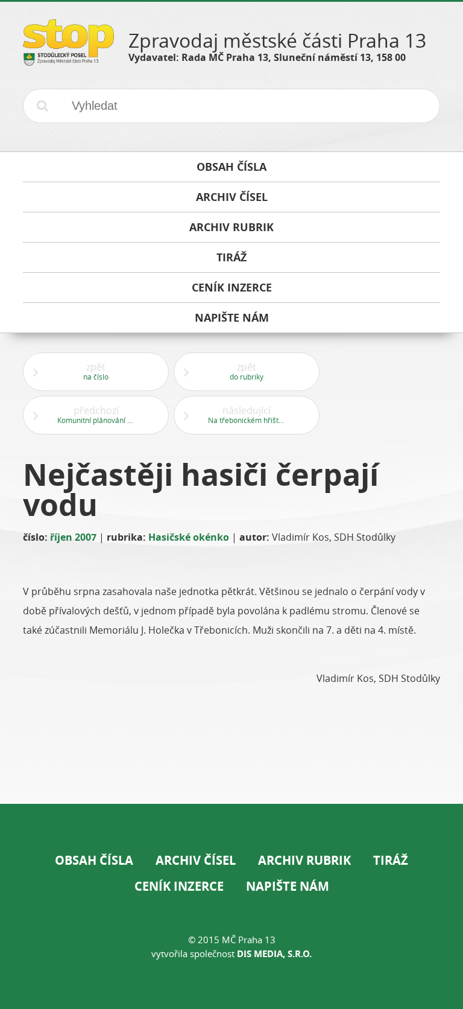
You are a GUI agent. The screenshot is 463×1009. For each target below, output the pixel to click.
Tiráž (390, 860)
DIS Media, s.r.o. (274, 953)
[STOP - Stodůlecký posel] (68, 61)
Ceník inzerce (179, 886)
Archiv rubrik (304, 860)
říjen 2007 (73, 537)
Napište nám (287, 886)
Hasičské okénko (188, 537)
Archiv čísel (196, 860)
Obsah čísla (94, 860)
